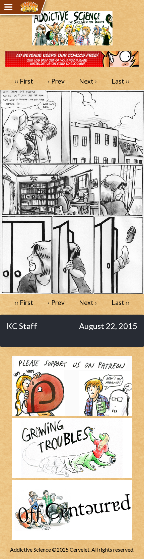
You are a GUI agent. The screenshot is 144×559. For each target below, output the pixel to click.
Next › (88, 81)
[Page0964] (72, 290)
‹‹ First (23, 81)
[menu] (8, 7)
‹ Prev (56, 81)
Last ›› (121, 81)
